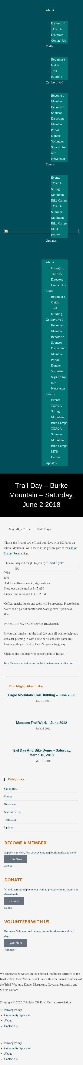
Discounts (57, 118)
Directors (57, 35)
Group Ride (11, 788)
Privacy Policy (13, 1009)
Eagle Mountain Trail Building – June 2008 (41, 695)
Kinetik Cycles (55, 563)
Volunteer (57, 141)
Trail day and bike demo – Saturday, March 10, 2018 (41, 753)
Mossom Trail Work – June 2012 (41, 723)
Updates (51, 240)
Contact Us (58, 40)
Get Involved (54, 82)
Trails (49, 46)
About (50, 262)
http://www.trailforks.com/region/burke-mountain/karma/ (38, 663)
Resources (10, 804)
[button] (41, 1034)
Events (50, 164)
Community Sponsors (17, 1015)
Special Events (12, 812)
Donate (56, 135)
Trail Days (44, 529)
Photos (8, 796)
